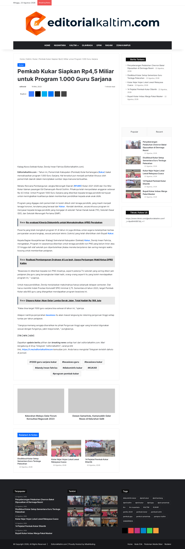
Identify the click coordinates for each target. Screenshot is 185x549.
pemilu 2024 (128, 512)
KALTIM (146, 507)
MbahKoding (90, 544)
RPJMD (77, 186)
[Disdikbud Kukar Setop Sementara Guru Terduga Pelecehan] (32, 448)
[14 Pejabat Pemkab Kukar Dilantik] (100, 448)
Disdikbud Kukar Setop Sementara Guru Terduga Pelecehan (29, 461)
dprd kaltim (127, 503)
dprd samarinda (163, 503)
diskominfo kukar (73, 367)
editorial (23, 87)
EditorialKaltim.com (59, 544)
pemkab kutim (156, 512)
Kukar (35, 59)
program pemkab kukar (66, 373)
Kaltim (73, 45)
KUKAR (93, 367)
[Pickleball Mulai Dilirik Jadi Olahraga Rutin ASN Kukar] (92, 501)
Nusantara (60, 45)
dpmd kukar (144, 498)
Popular (134, 131)
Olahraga (87, 45)
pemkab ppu (127, 516)
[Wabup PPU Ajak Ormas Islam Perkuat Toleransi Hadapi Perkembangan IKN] (110, 521)
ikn (124, 507)
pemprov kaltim (160, 516)
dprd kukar (139, 503)
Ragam (109, 45)
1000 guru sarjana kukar (44, 362)
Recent (159, 131)
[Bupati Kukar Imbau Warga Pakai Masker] (133, 194)
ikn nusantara (134, 507)
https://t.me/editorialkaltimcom (37, 349)
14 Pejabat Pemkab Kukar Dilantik (142, 89)
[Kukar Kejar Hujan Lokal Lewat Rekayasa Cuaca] (66, 448)
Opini (99, 45)
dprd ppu (150, 503)
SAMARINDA (128, 521)
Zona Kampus (123, 45)
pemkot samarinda (143, 516)
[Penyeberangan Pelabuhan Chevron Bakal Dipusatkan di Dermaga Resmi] (133, 144)
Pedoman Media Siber (153, 544)
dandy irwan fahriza (46, 367)
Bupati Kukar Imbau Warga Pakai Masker (145, 96)
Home (47, 45)
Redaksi (168, 544)
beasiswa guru (71, 362)
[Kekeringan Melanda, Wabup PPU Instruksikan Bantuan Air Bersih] (92, 521)
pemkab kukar (141, 512)
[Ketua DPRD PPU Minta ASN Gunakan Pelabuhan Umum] (75, 521)
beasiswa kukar (94, 362)
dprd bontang (158, 498)
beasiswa (51, 315)
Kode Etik (138, 544)
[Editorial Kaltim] (92, 23)
